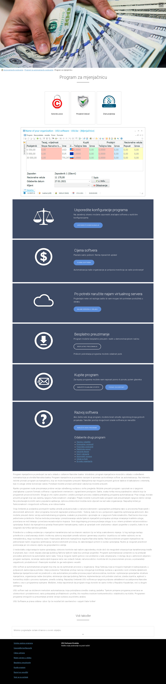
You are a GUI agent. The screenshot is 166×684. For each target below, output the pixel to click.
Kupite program (19, 667)
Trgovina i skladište (83, 442)
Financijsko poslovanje (85, 447)
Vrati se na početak (21, 677)
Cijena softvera (84, 262)
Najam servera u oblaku (87, 309)
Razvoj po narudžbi (21, 672)
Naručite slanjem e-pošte (88, 387)
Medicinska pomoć (84, 449)
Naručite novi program (87, 428)
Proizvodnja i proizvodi (85, 444)
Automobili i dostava (84, 456)
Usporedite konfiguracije (88, 225)
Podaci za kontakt (116, 387)
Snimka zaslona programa (23, 643)
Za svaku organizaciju (84, 461)
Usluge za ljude (82, 459)
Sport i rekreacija (83, 454)
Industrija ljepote (83, 452)
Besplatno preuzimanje (87, 346)
